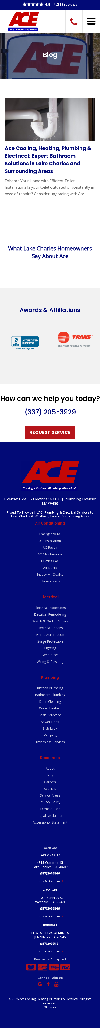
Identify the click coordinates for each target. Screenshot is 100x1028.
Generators (50, 655)
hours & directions (49, 881)
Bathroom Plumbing (50, 695)
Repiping (50, 735)
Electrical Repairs (50, 628)
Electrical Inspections (50, 607)
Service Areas (50, 795)
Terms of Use (50, 809)
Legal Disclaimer (50, 815)
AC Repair (50, 547)
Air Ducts (50, 567)
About (50, 768)
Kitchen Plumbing (50, 688)
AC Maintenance (50, 554)
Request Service (50, 432)
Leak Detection (50, 715)
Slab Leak (50, 728)
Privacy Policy (50, 802)
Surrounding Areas (75, 516)
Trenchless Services (50, 742)
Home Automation (50, 634)
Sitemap (50, 1007)
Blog (50, 775)
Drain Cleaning (50, 701)
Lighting (50, 648)
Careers (50, 782)
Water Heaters (50, 708)
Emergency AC (50, 534)
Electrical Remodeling (50, 614)
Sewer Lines (50, 721)
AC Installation (50, 541)
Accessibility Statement (50, 822)
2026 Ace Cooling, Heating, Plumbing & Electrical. (46, 999)
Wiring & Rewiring (50, 661)
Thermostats (50, 581)
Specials (50, 788)
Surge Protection (50, 641)
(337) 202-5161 (50, 944)
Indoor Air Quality (50, 574)
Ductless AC (50, 561)
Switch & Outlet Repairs (50, 621)
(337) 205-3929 (50, 412)
